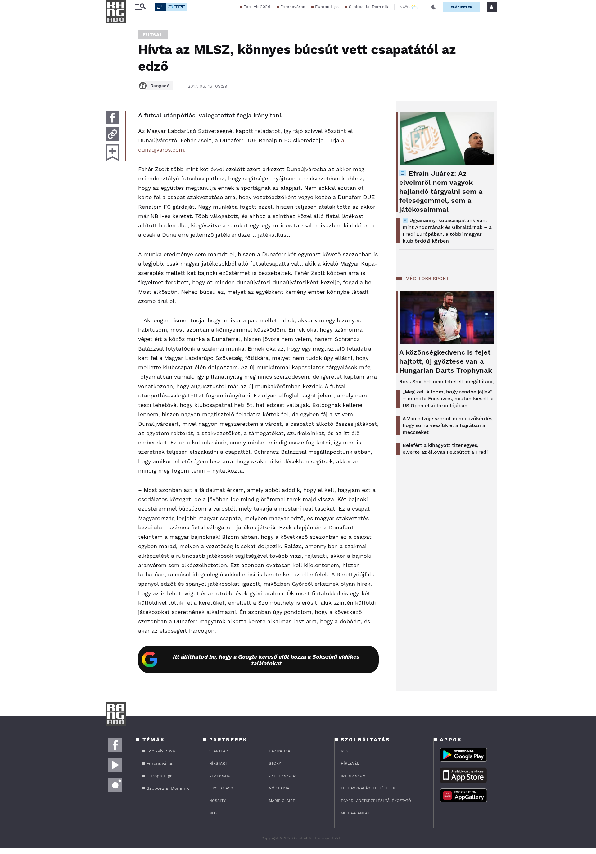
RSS (344, 751)
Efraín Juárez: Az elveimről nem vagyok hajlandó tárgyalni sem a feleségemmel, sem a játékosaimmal (441, 191)
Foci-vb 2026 (256, 6)
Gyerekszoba (282, 776)
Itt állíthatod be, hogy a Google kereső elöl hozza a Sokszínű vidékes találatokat (266, 659)
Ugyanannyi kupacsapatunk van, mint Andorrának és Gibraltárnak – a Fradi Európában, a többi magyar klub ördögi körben (447, 230)
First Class (221, 788)
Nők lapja (279, 788)
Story (275, 763)
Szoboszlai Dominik (368, 6)
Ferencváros (292, 6)
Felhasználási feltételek (368, 788)
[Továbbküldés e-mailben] (112, 134)
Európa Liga (327, 6)
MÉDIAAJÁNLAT (355, 813)
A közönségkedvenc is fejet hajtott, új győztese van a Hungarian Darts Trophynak (445, 361)
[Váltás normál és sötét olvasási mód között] (433, 7)
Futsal (152, 35)
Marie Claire (282, 800)
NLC (213, 813)
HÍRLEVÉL (350, 763)
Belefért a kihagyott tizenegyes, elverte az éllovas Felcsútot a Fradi (445, 448)
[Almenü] (140, 7)
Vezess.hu (220, 776)
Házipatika (279, 751)
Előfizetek (461, 7)
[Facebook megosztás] (112, 117)
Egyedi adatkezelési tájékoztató (376, 800)
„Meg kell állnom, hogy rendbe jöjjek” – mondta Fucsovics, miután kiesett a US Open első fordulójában (448, 398)
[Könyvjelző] (112, 152)
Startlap (218, 751)
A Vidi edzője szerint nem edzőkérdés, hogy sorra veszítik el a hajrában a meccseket (448, 425)
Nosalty (217, 800)
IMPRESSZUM (353, 776)
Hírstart (218, 763)
